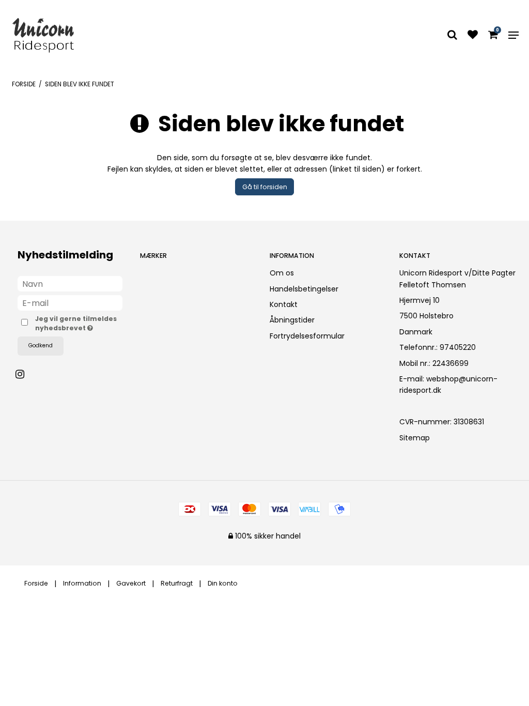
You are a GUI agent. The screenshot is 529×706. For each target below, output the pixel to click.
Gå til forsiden (264, 186)
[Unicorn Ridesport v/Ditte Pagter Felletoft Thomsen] (42, 35)
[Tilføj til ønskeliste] (473, 35)
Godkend (40, 345)
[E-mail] (70, 302)
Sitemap (414, 438)
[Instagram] (25, 374)
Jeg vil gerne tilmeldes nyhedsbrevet (78, 323)
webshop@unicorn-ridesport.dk (448, 384)
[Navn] (70, 283)
